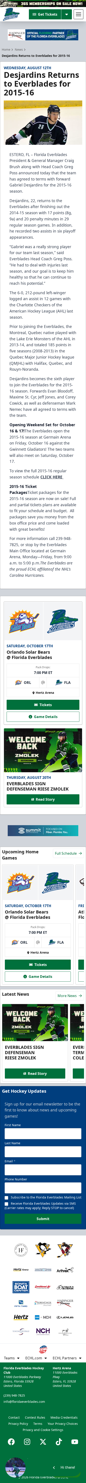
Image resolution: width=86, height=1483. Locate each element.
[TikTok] (59, 1442)
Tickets (45, 704)
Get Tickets (47, 14)
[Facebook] (11, 1442)
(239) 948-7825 (14, 1395)
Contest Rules (35, 1417)
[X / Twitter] (43, 1442)
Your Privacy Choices (63, 1424)
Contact (14, 1417)
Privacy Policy (18, 1424)
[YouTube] (75, 1442)
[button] (43, 1467)
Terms (37, 1424)
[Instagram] (27, 1442)
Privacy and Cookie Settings (43, 1430)
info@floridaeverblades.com (24, 1401)
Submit (43, 1218)
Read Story (45, 799)
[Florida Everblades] (11, 14)
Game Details (46, 716)
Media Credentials (64, 1417)
